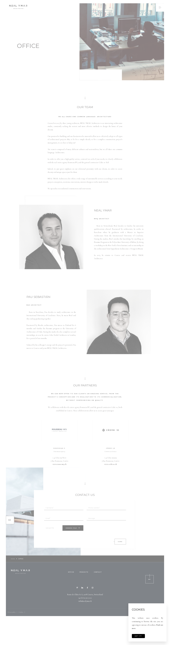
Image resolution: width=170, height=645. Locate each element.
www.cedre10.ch (110, 464)
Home (13, 558)
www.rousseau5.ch (59, 464)
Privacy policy (12, 612)
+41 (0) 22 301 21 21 (85, 598)
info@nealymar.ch (84, 601)
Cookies (21, 612)
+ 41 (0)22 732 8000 (59, 457)
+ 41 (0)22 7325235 (110, 457)
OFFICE (71, 572)
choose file (71, 528)
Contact (98, 572)
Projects (84, 572)
